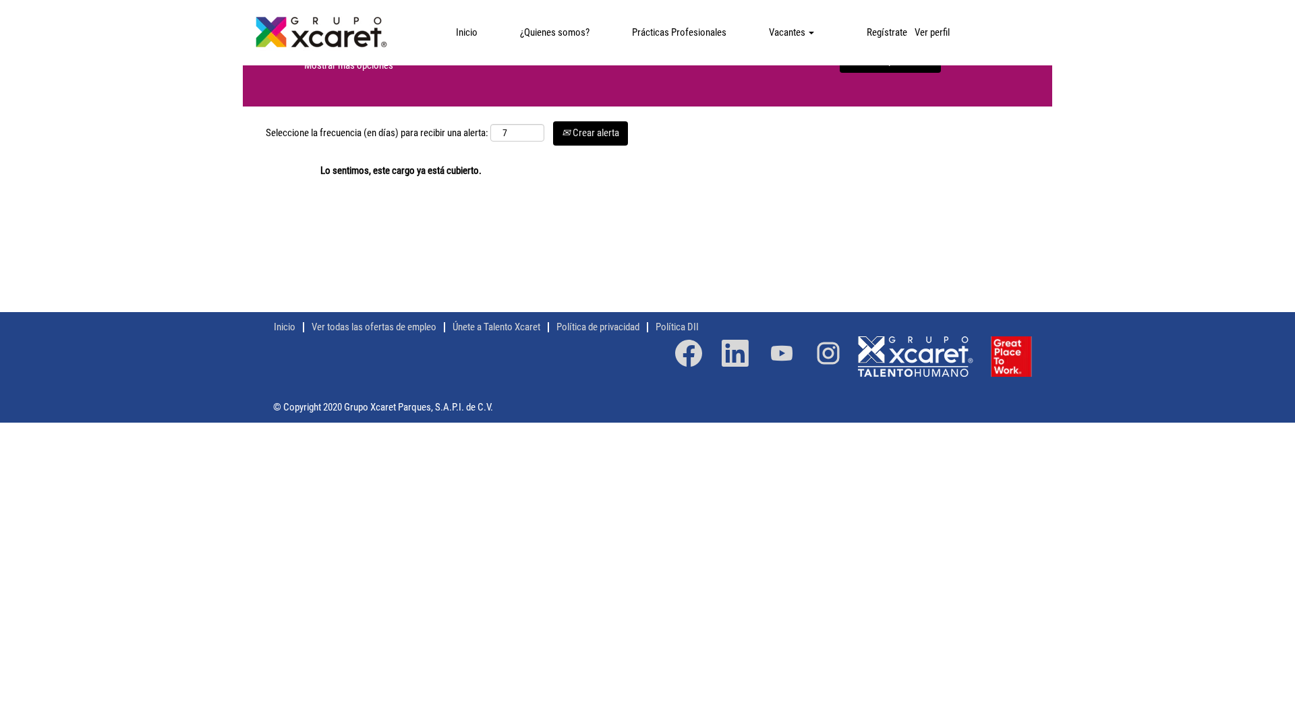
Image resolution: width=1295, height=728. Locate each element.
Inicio (467, 32)
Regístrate (887, 32)
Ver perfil (932, 32)
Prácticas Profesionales (679, 32)
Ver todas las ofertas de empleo (374, 327)
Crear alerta (595, 133)
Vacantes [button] (788, 32)
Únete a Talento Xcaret (496, 327)
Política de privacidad (597, 327)
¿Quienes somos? (554, 32)
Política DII (677, 327)
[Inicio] (321, 33)
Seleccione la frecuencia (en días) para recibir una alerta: (377, 133)
